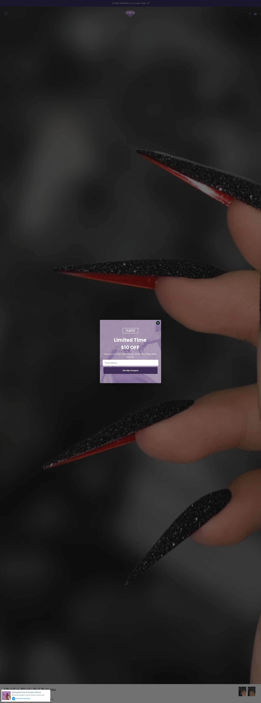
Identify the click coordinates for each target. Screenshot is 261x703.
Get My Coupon (130, 370)
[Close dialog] (158, 323)
